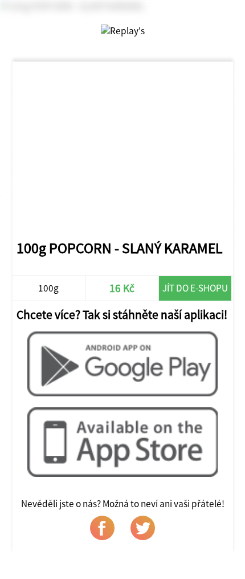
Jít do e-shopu (195, 288)
